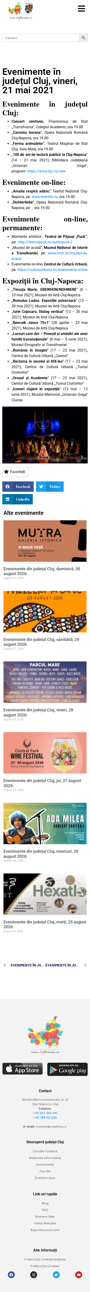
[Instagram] (33, 1274)
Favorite (17, 472)
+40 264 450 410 (45, 1113)
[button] (81, 9)
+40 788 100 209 (45, 1117)
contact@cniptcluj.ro (51, 1126)
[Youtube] (78, 1274)
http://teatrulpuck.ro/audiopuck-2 (45, 242)
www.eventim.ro (45, 197)
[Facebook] (11, 1274)
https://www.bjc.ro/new (46, 171)
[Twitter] (56, 1274)
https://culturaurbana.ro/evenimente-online (52, 270)
